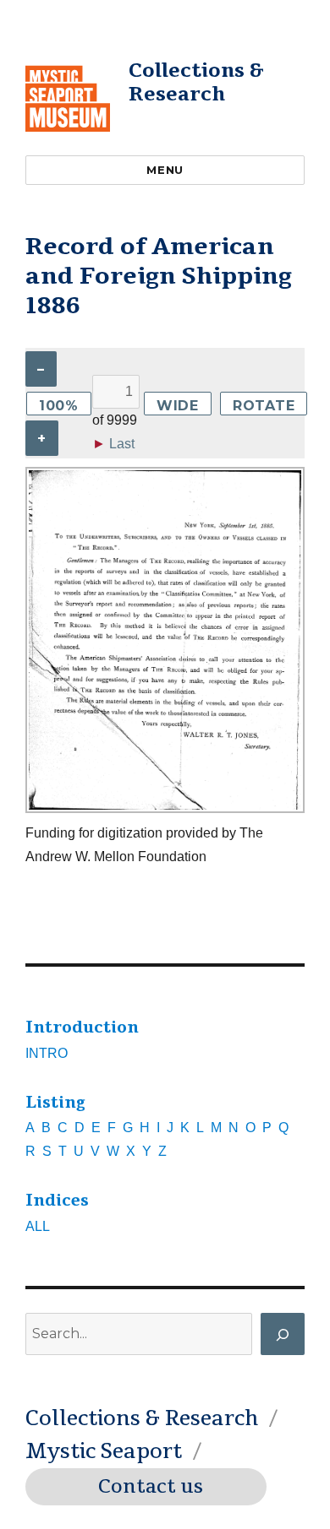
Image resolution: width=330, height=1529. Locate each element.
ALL (37, 1226)
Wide (178, 406)
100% (59, 406)
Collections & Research (196, 82)
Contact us (150, 1486)
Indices (57, 1201)
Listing (55, 1103)
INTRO (46, 1053)
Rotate (264, 406)
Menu (164, 169)
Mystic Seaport (103, 1451)
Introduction (82, 1027)
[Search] (283, 1334)
